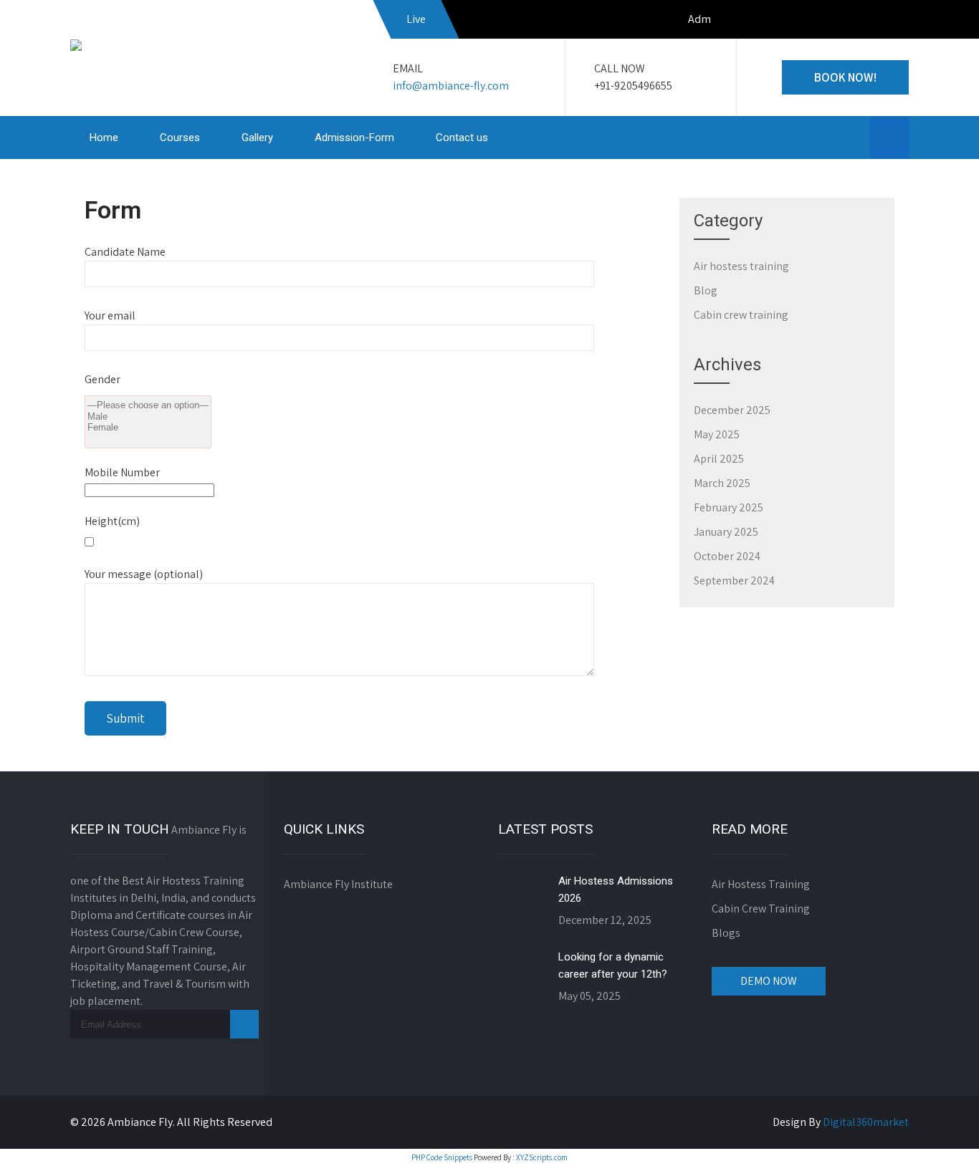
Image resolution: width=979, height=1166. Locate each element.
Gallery (257, 137)
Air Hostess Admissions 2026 (615, 889)
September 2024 (734, 580)
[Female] (148, 427)
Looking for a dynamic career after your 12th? (612, 965)
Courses (180, 137)
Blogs (726, 932)
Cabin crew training (741, 314)
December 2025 (732, 410)
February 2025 (728, 507)
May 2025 (717, 434)
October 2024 (727, 556)
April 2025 (719, 458)
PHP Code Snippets (441, 1157)
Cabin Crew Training (761, 908)
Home (104, 137)
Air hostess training (741, 266)
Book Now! (845, 77)
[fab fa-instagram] (863, 21)
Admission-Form (354, 137)
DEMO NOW (768, 980)
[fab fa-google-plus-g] (894, 21)
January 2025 (726, 531)
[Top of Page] (938, 1135)
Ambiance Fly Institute (338, 884)
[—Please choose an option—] (148, 405)
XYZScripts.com (542, 1157)
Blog (705, 290)
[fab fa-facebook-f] (832, 21)
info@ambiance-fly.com (451, 85)
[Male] (148, 417)
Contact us (462, 137)
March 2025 (722, 483)
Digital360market (866, 1121)
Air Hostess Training (761, 884)
